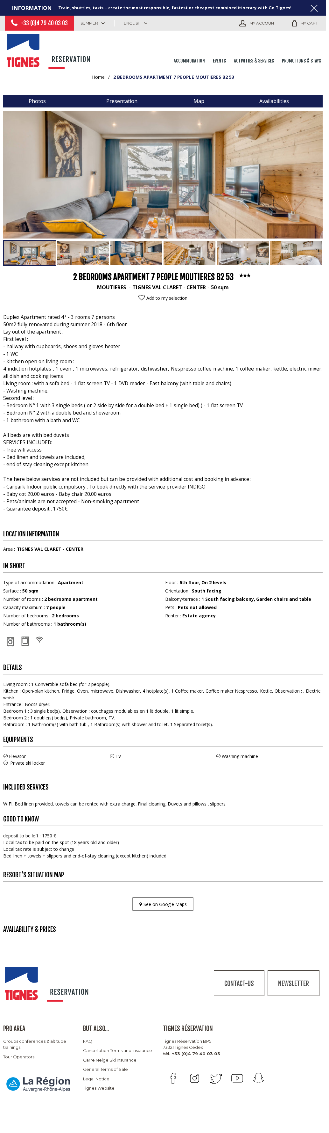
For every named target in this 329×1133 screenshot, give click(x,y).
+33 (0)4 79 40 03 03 (44, 22)
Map (198, 101)
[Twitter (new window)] (216, 1078)
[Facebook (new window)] (173, 1078)
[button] (305, 23)
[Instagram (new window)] (194, 1078)
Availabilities (274, 101)
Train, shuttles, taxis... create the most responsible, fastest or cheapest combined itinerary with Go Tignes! (174, 8)
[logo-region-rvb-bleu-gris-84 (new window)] (38, 1084)
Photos (37, 101)
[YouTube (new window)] (237, 1078)
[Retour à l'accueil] (49, 50)
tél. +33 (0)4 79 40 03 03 (191, 1053)
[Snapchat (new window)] (258, 1078)
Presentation (121, 101)
